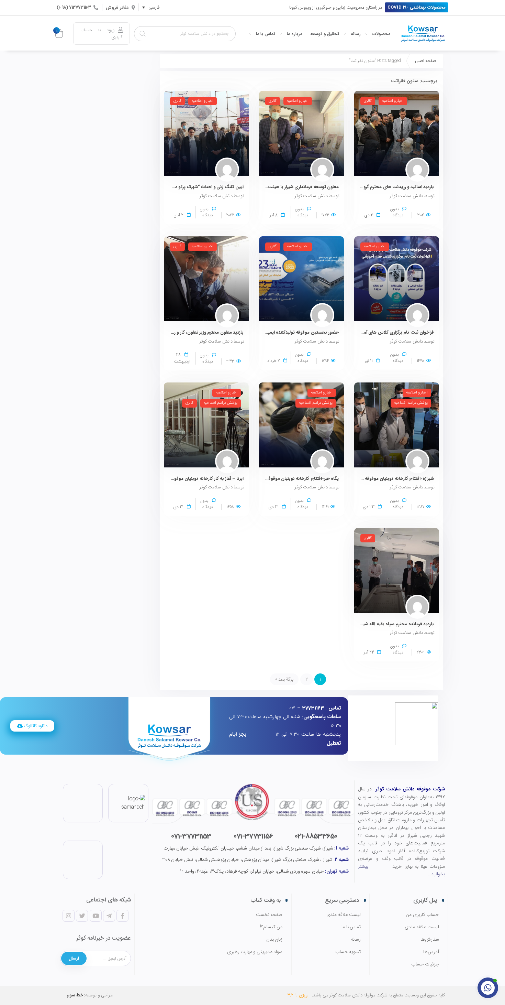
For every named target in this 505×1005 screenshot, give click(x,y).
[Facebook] (122, 916)
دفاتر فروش (117, 7)
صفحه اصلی (425, 60)
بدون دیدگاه (396, 212)
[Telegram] (108, 916)
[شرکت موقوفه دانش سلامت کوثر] (423, 33)
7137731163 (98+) (74, 7)
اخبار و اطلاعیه (393, 101)
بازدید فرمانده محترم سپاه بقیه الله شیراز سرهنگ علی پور (381, 624)
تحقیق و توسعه (324, 33)
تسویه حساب (348, 951)
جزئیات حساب (425, 964)
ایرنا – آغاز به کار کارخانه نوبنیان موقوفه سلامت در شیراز (192, 478)
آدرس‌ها (431, 951)
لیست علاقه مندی (422, 927)
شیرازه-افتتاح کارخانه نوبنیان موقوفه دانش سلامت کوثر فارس (376, 478)
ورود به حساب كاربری (101, 33)
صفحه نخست (269, 914)
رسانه (356, 33)
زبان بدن (274, 939)
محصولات (381, 33)
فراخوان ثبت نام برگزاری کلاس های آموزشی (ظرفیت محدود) (378, 332)
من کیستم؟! (271, 927)
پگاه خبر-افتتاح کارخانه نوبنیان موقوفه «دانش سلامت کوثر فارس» (277, 478)
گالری (368, 101)
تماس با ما (265, 33)
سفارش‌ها (429, 939)
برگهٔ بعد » (284, 679)
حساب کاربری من (422, 914)
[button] (416, 7)
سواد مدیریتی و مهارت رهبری (254, 951)
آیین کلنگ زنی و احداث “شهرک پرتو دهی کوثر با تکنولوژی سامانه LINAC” (176, 187)
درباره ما (294, 33)
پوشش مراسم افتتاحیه (411, 403)
